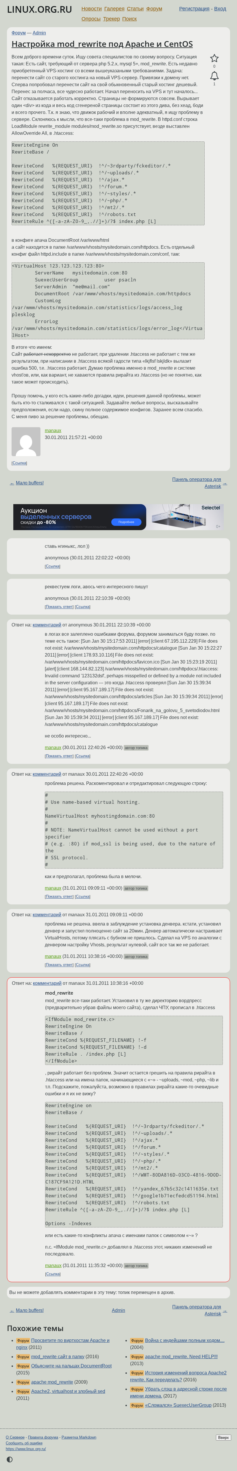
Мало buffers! (30, 482)
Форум (154, 9)
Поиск (129, 19)
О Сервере (15, 1437)
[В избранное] (214, 58)
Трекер (111, 19)
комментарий (47, 624)
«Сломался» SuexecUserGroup (178, 1405)
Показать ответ (59, 607)
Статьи (135, 9)
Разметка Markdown (79, 1437)
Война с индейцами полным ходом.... (185, 1340)
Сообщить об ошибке (24, 1443)
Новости (92, 9)
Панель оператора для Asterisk (196, 483)
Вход (220, 9)
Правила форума (43, 1437)
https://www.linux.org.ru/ (26, 1449)
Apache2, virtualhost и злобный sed (68, 1391)
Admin (39, 32)
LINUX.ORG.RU (39, 9)
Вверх (223, 1437)
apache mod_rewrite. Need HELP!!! (181, 1356)
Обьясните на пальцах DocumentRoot (71, 1365)
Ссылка (19, 463)
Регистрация (194, 9)
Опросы (91, 19)
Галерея (114, 9)
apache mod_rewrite (52, 1382)
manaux (53, 430)
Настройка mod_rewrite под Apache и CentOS (102, 43)
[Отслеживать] (214, 76)
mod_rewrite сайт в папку (57, 1356)
